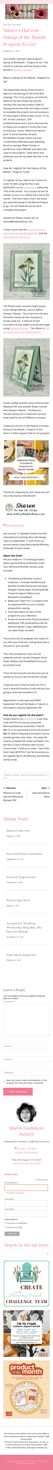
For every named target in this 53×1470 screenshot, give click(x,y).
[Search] (47, 1254)
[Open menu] (26, 2)
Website (8, 1072)
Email (8, 1059)
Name (8, 1046)
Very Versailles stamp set (16, 237)
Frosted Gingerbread (21, 877)
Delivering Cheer (18, 900)
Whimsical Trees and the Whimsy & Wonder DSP (13, 794)
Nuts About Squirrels (21, 954)
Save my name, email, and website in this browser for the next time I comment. (26, 1081)
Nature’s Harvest (18, 830)
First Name (9, 1199)
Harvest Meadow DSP (26, 233)
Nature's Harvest (22, 69)
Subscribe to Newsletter (16, 1223)
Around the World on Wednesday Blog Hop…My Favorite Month (24, 927)
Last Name (9, 1209)
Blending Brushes (19, 328)
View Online (19, 1163)
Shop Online (33, 1163)
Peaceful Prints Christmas (24, 853)
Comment (9, 1001)
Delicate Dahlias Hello (41, 792)
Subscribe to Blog (14, 1227)
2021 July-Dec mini (12, 25)
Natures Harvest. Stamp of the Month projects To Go (26, 776)
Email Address (11, 1182)
